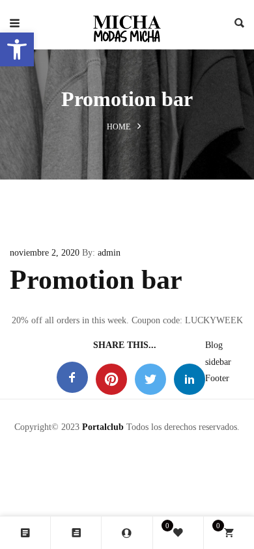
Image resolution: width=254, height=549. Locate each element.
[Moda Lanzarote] (127, 24)
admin (109, 253)
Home (118, 126)
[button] (17, 49)
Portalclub (103, 427)
